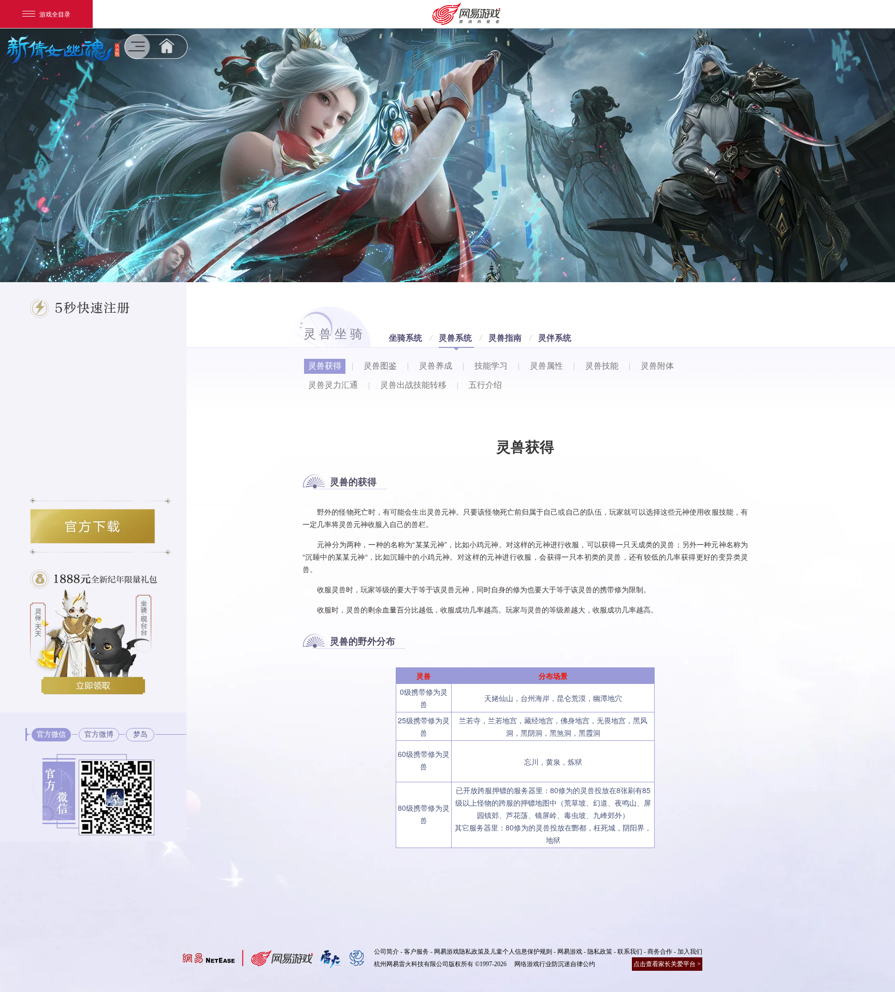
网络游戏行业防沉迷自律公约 (554, 964)
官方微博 (98, 734)
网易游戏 (569, 951)
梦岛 (140, 734)
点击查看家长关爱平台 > (667, 964)
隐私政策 (599, 951)
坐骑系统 (405, 337)
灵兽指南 (505, 337)
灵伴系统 (554, 337)
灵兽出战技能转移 (413, 385)
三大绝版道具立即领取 (93, 685)
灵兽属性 (546, 365)
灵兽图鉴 (380, 365)
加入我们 (689, 951)
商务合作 (659, 951)
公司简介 (386, 951)
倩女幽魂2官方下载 (92, 526)
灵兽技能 (601, 365)
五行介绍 (485, 385)
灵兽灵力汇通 (333, 385)
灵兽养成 (435, 365)
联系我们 (629, 951)
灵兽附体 (657, 365)
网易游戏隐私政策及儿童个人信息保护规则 (493, 951)
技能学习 (491, 365)
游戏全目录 (54, 13)
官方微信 (51, 734)
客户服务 (416, 951)
